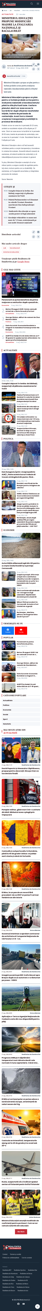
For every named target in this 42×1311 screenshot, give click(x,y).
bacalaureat (15, 248)
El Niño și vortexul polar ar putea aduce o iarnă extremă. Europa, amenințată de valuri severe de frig (20, 1101)
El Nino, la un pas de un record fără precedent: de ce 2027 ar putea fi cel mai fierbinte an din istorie (20, 895)
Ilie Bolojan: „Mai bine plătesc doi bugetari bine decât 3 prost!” (27, 614)
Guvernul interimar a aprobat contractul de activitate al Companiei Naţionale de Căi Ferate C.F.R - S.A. (20, 936)
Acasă (5, 10)
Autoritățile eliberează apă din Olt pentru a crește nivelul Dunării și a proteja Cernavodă (21, 566)
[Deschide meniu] (38, 4)
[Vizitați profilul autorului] (4, 67)
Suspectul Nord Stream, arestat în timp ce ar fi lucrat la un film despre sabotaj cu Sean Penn (27, 431)
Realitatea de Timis (8, 1287)
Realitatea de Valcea (23, 1287)
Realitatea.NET (7, 1270)
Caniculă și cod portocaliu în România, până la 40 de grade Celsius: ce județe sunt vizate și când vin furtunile (20, 853)
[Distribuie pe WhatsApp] (34, 69)
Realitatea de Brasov (9, 1290)
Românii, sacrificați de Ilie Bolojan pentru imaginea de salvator (28, 485)
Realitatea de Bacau (26, 1273)
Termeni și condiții (15, 1254)
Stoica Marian (35, 930)
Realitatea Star (32, 1270)
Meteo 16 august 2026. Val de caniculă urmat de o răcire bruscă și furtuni (21, 310)
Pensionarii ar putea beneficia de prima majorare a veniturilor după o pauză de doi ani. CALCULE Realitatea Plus (20, 302)
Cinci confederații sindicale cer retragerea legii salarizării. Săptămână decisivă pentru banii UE (28, 593)
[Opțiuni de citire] (37, 1306)
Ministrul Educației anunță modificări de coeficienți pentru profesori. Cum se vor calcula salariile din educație (20, 1223)
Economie (5, 305)
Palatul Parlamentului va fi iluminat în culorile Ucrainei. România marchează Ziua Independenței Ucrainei (23, 204)
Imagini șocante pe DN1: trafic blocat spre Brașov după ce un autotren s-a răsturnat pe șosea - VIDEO (21, 977)
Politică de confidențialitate (11, 1258)
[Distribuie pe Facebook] (38, 64)
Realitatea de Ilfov (8, 1284)
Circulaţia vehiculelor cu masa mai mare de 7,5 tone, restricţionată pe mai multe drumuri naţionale (22, 220)
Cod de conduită (27, 1258)
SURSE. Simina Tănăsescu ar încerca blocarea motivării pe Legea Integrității (28, 496)
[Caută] (32, 3)
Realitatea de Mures (22, 1284)
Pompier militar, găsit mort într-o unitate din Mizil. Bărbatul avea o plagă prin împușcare (21, 812)
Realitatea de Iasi (23, 1290)
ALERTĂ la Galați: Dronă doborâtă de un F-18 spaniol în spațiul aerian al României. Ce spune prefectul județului (23, 338)
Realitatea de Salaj (8, 1277)
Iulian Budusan (34, 1217)
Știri (11, 10)
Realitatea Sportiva (20, 1270)
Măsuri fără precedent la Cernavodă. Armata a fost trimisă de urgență (27, 604)
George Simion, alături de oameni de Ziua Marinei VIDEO (27, 665)
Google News (23, 261)
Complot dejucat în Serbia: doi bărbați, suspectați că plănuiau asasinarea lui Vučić (21, 193)
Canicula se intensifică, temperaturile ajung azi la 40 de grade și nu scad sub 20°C (19, 1143)
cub (4, 248)
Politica (8, 322)
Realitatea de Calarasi (23, 1277)
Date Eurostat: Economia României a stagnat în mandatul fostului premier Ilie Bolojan (22, 327)
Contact (5, 1254)
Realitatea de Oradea (9, 1280)
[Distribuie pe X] (38, 69)
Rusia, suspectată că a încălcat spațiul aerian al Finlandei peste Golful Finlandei (20, 1183)
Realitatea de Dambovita (25, 65)
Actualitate (17, 10)
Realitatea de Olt (23, 1280)
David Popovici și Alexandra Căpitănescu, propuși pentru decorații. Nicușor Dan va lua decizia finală (21, 771)
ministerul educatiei (11, 252)
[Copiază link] (34, 64)
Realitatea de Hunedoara (10, 1273)
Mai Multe (21, 1232)
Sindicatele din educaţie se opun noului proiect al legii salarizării (22, 212)
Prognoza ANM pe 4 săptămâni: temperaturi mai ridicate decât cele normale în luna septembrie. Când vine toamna (19, 1062)
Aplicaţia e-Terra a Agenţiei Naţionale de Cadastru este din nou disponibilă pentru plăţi (21, 1019)
